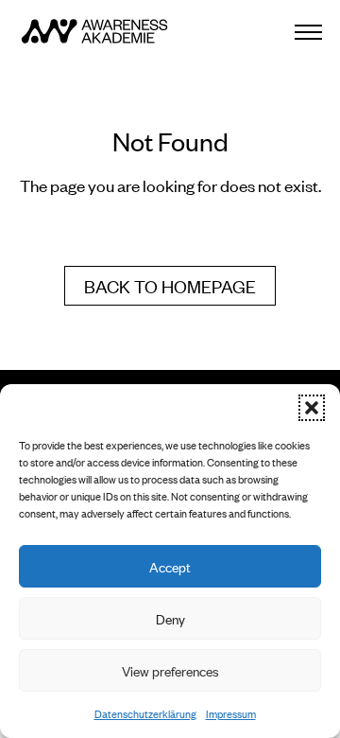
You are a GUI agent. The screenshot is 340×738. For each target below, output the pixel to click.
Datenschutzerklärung (145, 713)
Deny (170, 618)
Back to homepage (170, 285)
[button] (311, 407)
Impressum (231, 713)
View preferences (170, 670)
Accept (170, 566)
